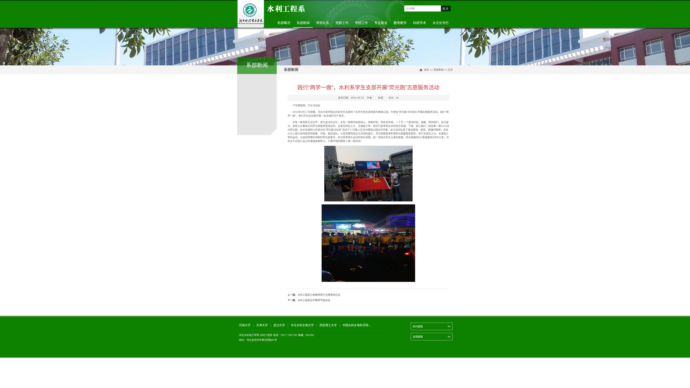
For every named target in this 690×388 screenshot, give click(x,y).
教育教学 (400, 23)
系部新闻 (303, 23)
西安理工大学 (328, 325)
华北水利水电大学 (302, 325)
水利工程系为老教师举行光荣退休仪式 (314, 294)
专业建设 (380, 23)
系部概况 (283, 23)
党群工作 (341, 23)
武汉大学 (279, 325)
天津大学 (262, 325)
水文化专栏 (441, 23)
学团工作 (361, 23)
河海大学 (244, 325)
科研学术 (419, 23)
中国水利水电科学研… (356, 325)
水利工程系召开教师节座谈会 (309, 300)
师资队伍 (322, 23)
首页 (426, 69)
